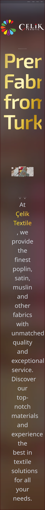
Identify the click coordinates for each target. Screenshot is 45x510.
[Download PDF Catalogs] (24, 198)
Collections (28, 1)
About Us (38, 1)
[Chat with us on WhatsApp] (20, 198)
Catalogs (33, 1)
